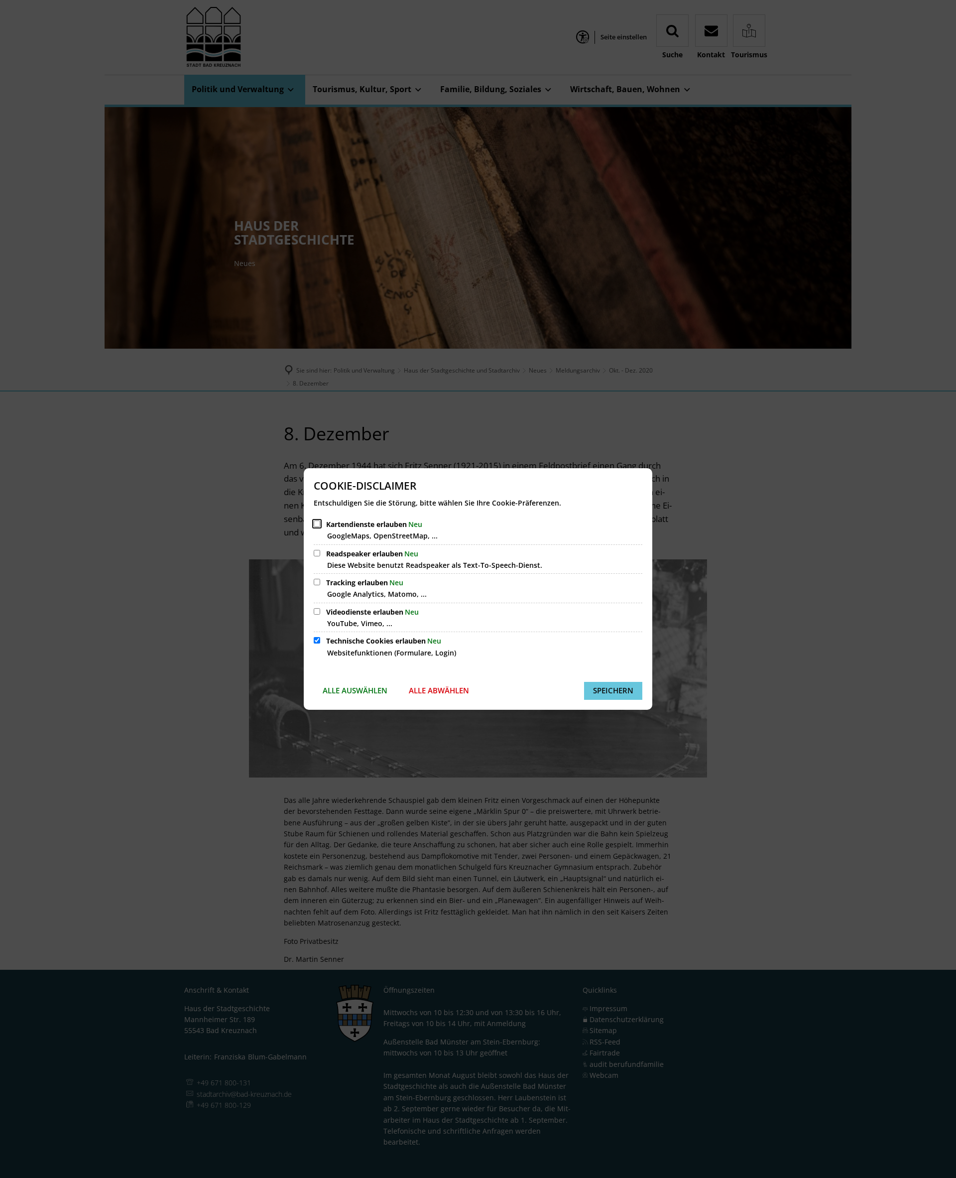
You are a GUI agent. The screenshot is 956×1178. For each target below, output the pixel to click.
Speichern (613, 690)
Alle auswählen (355, 690)
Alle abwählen (439, 690)
